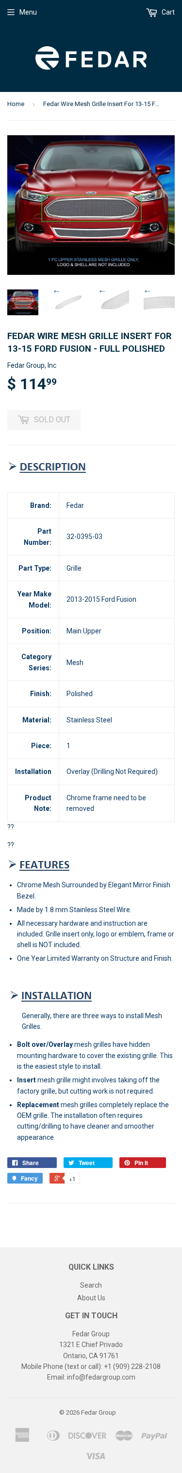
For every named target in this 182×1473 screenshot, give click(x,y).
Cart (167, 12)
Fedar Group (98, 1412)
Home (15, 104)
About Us (91, 1298)
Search (91, 1285)
